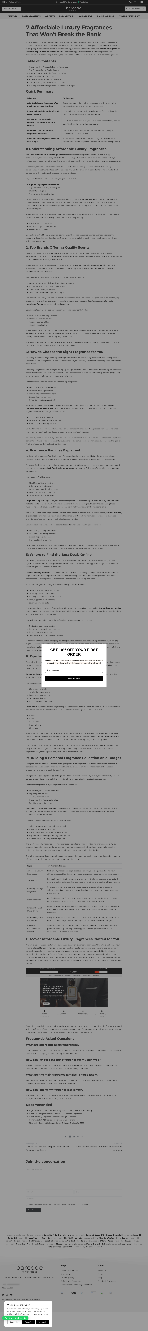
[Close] (104, 646)
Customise (14, 1322)
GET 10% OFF (74, 678)
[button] (15, 1318)
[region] (28, 1314)
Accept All (42, 1322)
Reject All (28, 1322)
